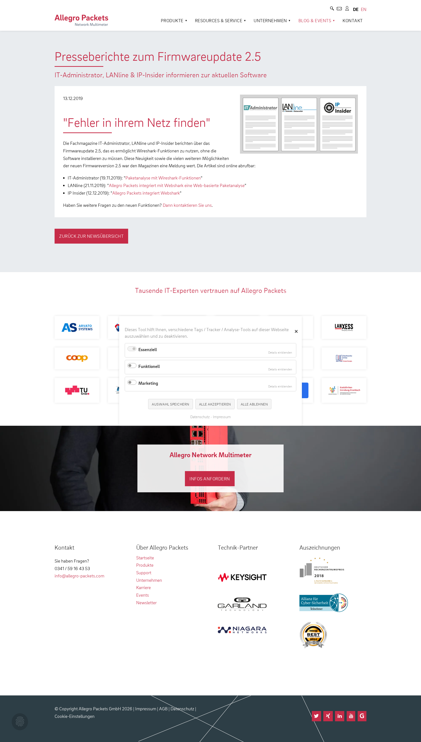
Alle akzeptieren (215, 404)
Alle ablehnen (254, 404)
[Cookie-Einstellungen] (20, 721)
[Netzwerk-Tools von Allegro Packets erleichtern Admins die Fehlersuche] (81, 20)
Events (142, 595)
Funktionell (149, 366)
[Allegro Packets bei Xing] (328, 716)
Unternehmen (270, 20)
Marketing (148, 383)
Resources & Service (218, 20)
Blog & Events (314, 20)
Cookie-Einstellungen (75, 716)
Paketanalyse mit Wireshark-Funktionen (163, 177)
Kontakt (353, 20)
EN (363, 9)
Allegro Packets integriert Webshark (146, 193)
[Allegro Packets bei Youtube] (351, 716)
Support (143, 572)
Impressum (145, 708)
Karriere (143, 587)
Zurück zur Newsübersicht (91, 236)
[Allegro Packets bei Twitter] (316, 716)
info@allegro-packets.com (79, 575)
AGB (163, 708)
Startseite (145, 557)
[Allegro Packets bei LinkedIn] (339, 716)
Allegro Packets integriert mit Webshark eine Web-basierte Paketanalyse (177, 185)
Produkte (172, 20)
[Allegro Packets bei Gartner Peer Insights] (362, 716)
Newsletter (146, 602)
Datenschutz (182, 708)
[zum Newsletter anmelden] (339, 9)
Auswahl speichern (170, 404)
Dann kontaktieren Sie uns (187, 205)
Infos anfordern (210, 478)
